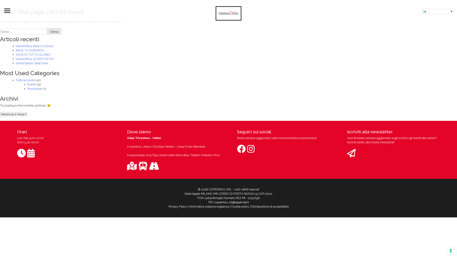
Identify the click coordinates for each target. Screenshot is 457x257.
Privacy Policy (178, 206)
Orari (22, 131)
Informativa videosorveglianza (209, 206)
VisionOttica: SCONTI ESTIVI (35, 59)
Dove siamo (139, 131)
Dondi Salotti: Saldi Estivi (32, 63)
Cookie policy (240, 206)
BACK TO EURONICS (30, 50)
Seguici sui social (254, 131)
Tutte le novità (25, 80)
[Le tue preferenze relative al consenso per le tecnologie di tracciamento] (450, 250)
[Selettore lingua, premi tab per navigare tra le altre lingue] (438, 11)
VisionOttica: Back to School (34, 46)
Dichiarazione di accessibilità (270, 206)
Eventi (31, 84)
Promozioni (34, 88)
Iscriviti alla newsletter (370, 131)
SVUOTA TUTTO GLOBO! (33, 54)
